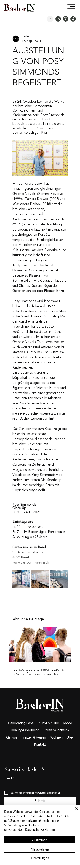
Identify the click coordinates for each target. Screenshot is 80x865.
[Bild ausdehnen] (21, 579)
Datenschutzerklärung (40, 829)
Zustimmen (39, 840)
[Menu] (71, 6)
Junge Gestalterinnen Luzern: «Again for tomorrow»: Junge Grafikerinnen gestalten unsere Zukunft (40, 671)
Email (9, 778)
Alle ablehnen (40, 849)
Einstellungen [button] (40, 858)
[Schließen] (74, 811)
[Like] (50, 19)
